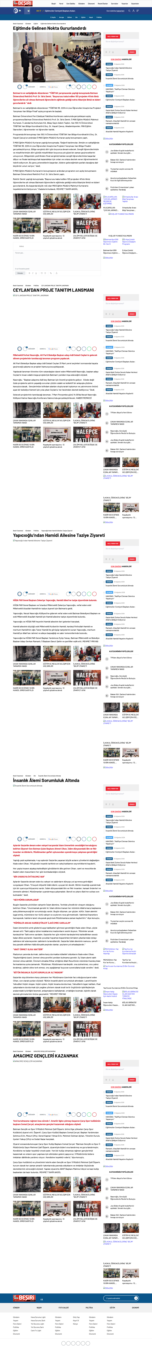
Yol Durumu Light (37, 1324)
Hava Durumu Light (38, 1317)
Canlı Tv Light (36, 1330)
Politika (99, 17)
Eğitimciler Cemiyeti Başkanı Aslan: (57, 11)
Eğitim (83, 17)
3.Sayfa (53, 17)
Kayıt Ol (76, 1320)
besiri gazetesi (18, 24)
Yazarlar (124, 4)
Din (76, 17)
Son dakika (115, 11)
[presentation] (21, 10)
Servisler (114, 4)
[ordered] (41, 273)
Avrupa (61, 17)
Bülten (69, 17)
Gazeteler (135, 4)
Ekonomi (91, 4)
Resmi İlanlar (103, 4)
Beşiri (54, 4)
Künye (75, 1324)
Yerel (61, 4)
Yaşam (39, 1308)
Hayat (91, 17)
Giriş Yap (76, 1317)
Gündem (81, 4)
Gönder (20, 273)
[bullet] (45, 273)
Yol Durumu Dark (37, 1327)
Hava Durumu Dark (38, 1320)
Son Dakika (70, 4)
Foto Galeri (64, 1308)
